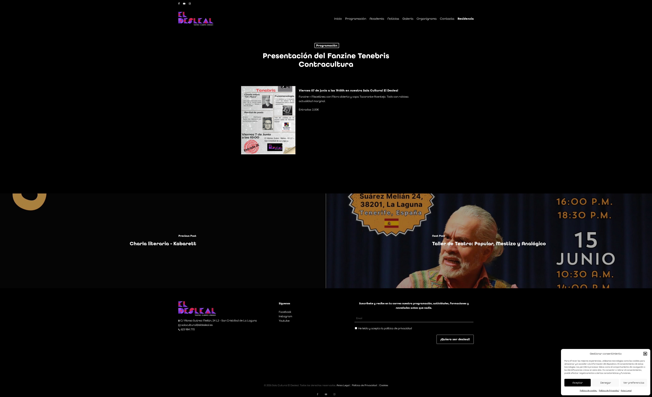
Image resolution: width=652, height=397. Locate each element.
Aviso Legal (626, 390)
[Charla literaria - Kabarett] (163, 240)
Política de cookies (588, 390)
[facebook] (179, 3)
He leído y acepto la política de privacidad (385, 328)
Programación (326, 45)
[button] (645, 353)
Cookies (383, 385)
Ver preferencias (633, 382)
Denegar (605, 382)
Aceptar (578, 382)
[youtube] (184, 3)
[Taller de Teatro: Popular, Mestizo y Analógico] (489, 240)
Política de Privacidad (609, 390)
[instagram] (190, 3)
